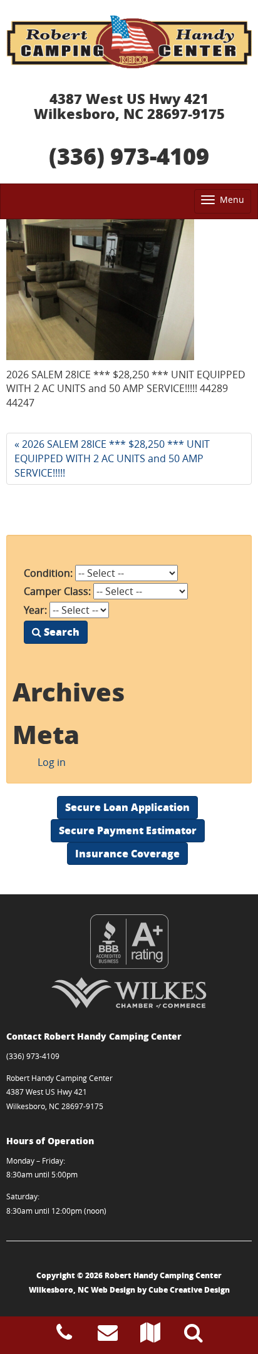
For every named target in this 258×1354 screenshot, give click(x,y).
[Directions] (150, 1336)
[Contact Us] (108, 1336)
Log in (52, 762)
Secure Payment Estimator (128, 830)
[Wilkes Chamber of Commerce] (129, 992)
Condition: (48, 573)
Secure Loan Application (127, 807)
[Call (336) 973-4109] (64, 1336)
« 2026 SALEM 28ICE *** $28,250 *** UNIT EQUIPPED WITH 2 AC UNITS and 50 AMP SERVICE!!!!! (112, 458)
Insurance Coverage (127, 853)
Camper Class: (57, 591)
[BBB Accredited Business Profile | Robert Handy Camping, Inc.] (129, 941)
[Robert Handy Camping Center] (129, 41)
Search (60, 631)
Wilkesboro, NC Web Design (82, 1289)
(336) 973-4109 (129, 156)
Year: (35, 610)
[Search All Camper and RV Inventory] (193, 1336)
